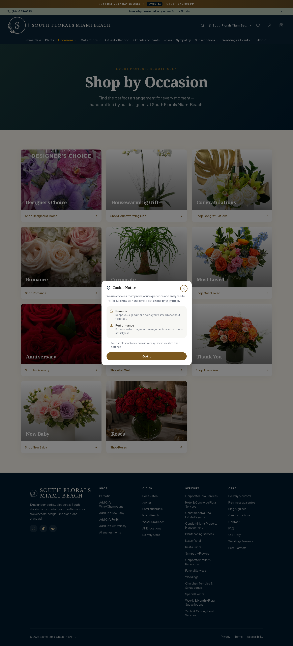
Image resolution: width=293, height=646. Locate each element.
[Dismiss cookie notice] (184, 288)
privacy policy (171, 300)
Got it (146, 356)
